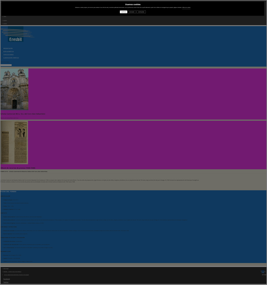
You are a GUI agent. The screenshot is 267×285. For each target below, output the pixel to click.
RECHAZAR (131, 12)
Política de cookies (186, 7)
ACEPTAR (123, 12)
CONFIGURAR (141, 12)
